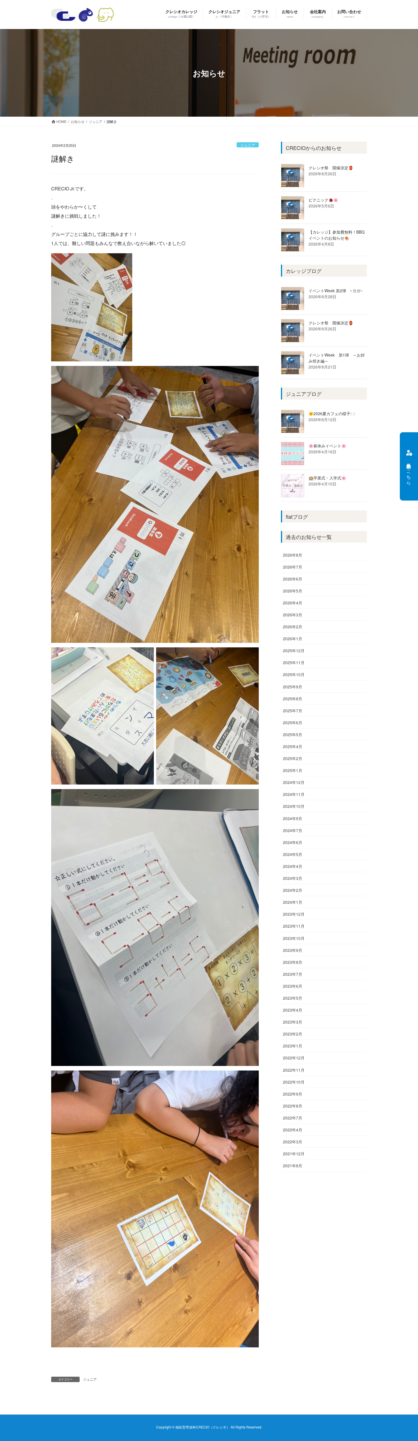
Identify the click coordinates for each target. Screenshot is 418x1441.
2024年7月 (292, 830)
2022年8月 (292, 1106)
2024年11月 (294, 794)
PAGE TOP (402, 1392)
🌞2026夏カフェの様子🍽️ (332, 413)
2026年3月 (292, 614)
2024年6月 (292, 842)
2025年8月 (292, 698)
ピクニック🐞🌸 (323, 200)
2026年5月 (292, 591)
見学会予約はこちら (409, 471)
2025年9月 (292, 686)
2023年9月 (292, 950)
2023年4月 (292, 1010)
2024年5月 (292, 854)
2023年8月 (292, 962)
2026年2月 (292, 626)
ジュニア (247, 145)
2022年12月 (294, 1058)
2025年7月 (292, 710)
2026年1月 (292, 638)
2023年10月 (294, 938)
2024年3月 (292, 878)
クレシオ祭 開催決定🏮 (331, 167)
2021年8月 (292, 1165)
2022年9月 (292, 1094)
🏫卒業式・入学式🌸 (327, 478)
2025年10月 (294, 674)
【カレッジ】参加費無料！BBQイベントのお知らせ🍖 (337, 235)
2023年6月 (292, 986)
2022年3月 (292, 1141)
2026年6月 (292, 579)
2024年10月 (294, 806)
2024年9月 (292, 818)
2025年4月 (292, 746)
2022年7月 (292, 1118)
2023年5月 (292, 998)
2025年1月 (292, 770)
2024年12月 (294, 782)
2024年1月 (292, 902)
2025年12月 (294, 650)
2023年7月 (292, 974)
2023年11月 (294, 926)
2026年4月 (292, 603)
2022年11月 (294, 1070)
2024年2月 (292, 890)
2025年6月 (292, 722)
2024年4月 (292, 866)
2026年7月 (292, 567)
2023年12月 (294, 914)
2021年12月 (294, 1153)
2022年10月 (294, 1082)
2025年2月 (292, 758)
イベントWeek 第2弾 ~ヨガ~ (336, 290)
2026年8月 (292, 555)
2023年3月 (292, 1022)
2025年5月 (292, 734)
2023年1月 (292, 1046)
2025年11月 (294, 662)
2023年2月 (292, 1034)
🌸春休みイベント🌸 (327, 445)
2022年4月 (292, 1130)
